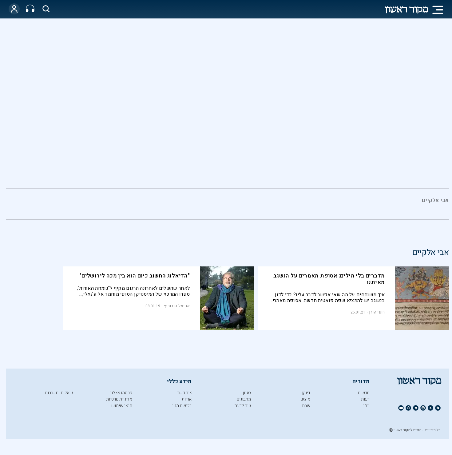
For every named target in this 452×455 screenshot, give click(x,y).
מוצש (305, 399)
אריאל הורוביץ (177, 306)
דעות (365, 399)
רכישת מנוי (182, 405)
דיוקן (306, 392)
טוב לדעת (242, 405)
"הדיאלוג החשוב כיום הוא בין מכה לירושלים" (135, 276)
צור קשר (184, 392)
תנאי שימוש (121, 405)
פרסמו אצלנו (121, 392)
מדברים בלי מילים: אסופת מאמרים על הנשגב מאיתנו (329, 279)
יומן (366, 405)
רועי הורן (377, 312)
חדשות (364, 392)
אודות (187, 399)
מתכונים (244, 399)
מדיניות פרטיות (119, 399)
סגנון (247, 392)
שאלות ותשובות (59, 392)
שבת (306, 405)
